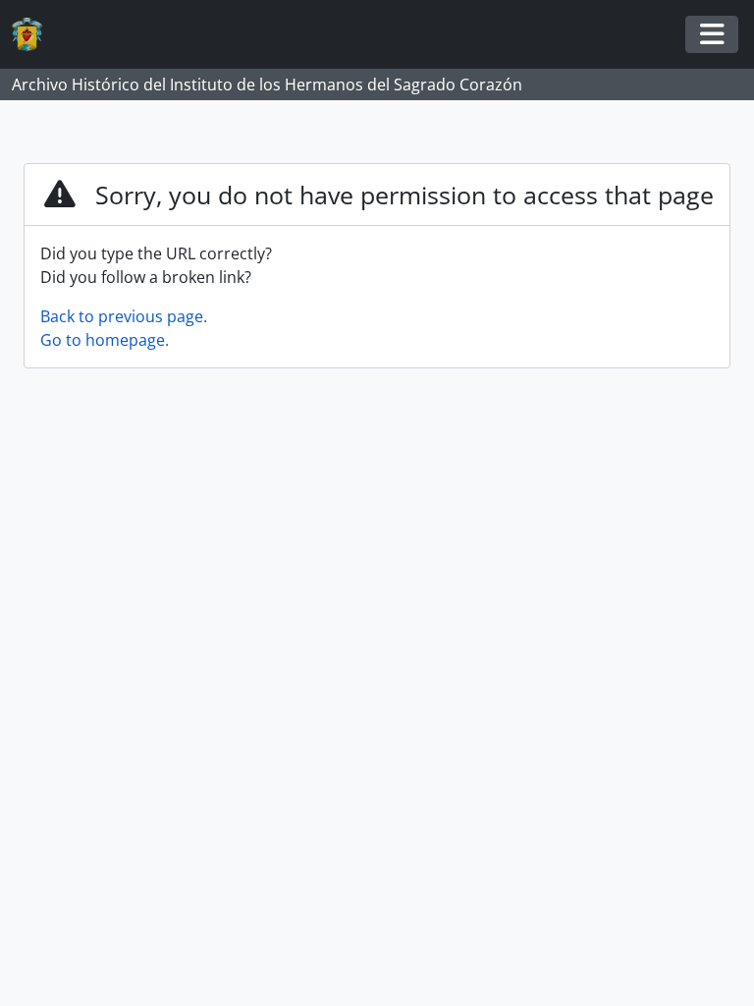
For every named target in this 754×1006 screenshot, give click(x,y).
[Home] (35, 35)
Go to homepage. (104, 340)
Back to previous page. (123, 316)
